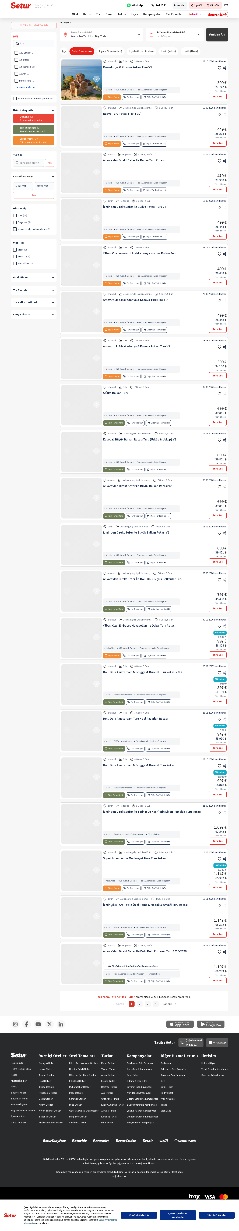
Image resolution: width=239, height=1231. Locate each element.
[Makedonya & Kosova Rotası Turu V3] (81, 88)
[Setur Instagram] (16, 1036)
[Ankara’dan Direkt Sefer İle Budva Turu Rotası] (81, 181)
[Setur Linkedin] (62, 1036)
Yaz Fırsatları (174, 14)
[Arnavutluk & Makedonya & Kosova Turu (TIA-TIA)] (81, 320)
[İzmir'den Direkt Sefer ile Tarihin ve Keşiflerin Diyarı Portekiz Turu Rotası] (81, 832)
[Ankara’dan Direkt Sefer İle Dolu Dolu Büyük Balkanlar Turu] (81, 599)
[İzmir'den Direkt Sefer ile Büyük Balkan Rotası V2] (81, 553)
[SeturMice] (101, 1149)
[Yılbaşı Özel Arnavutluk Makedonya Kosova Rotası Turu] (81, 274)
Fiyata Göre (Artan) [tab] (110, 59)
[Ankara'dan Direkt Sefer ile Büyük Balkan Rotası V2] (81, 506)
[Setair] (147, 1149)
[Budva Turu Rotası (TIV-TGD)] (81, 134)
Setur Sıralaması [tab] (82, 59)
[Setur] (21, 5)
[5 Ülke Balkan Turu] (81, 413)
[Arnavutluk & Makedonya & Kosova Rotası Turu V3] (81, 367)
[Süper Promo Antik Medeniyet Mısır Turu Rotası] (81, 879)
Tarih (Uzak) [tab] (190, 59)
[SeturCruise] (126, 1149)
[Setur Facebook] (28, 1036)
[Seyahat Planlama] (225, 5)
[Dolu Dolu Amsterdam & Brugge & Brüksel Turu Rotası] (81, 786)
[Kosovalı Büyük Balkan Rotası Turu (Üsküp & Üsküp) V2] (81, 460)
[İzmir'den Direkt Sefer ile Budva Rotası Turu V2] (81, 227)
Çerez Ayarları (18, 1131)
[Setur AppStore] (181, 1035)
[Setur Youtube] (39, 1036)
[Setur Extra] (217, 14)
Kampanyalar (152, 14)
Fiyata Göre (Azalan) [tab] (141, 59)
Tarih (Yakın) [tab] (168, 59)
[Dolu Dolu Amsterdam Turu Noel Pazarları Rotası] (81, 739)
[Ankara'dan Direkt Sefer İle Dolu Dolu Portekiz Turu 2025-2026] (81, 972)
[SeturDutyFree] (54, 1149)
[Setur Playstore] (212, 1035)
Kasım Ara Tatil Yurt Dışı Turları (86, 30)
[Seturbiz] (79, 1149)
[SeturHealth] (185, 1149)
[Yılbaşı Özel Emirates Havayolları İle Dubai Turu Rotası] (81, 646)
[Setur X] (51, 1036)
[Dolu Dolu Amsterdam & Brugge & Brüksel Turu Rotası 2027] (81, 692)
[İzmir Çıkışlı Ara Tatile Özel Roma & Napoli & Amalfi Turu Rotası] (81, 925)
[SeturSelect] (163, 1149)
